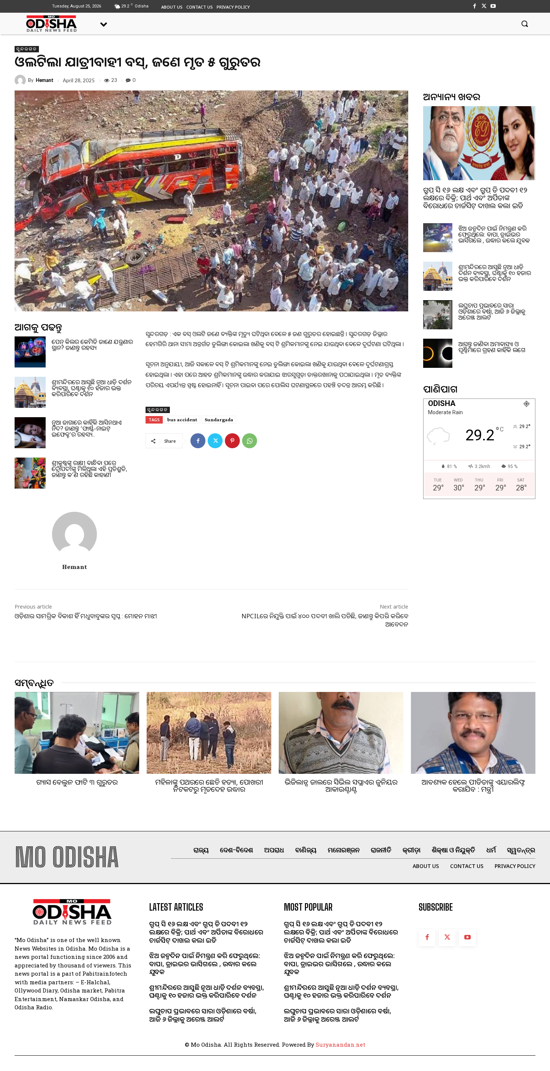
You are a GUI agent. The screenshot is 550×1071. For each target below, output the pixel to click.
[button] (524, 23)
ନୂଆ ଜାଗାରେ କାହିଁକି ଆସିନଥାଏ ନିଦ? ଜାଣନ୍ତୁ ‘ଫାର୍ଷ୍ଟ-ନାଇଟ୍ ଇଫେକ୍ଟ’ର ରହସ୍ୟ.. (87, 428)
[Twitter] (484, 6)
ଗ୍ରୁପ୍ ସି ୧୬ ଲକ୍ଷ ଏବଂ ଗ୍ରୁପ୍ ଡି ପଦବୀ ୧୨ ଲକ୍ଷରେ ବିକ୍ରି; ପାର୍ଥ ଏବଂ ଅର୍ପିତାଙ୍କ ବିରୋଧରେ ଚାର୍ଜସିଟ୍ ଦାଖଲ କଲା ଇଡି (475, 197)
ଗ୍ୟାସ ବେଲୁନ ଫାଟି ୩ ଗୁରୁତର (76, 782)
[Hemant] (21, 80)
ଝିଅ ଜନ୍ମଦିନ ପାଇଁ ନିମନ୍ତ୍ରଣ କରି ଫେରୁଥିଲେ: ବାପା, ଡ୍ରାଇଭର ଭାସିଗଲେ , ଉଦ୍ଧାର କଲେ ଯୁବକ (494, 234)
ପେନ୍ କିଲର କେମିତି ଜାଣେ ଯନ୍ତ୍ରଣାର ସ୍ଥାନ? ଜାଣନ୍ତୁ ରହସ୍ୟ (92, 345)
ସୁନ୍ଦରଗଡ (26, 49)
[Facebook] (474, 6)
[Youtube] (493, 6)
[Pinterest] (232, 440)
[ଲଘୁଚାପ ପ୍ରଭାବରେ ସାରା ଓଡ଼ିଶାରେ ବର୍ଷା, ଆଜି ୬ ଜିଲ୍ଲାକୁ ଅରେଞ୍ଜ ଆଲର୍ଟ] (437, 314)
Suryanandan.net (340, 1044)
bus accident (182, 419)
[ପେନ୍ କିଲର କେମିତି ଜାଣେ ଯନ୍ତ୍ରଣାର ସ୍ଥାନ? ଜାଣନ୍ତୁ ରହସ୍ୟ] (30, 351)
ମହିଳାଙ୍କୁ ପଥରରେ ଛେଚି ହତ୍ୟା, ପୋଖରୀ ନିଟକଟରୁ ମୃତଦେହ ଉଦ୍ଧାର (209, 785)
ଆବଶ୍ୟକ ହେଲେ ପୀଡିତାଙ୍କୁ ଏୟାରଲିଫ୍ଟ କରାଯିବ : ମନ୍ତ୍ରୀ (473, 785)
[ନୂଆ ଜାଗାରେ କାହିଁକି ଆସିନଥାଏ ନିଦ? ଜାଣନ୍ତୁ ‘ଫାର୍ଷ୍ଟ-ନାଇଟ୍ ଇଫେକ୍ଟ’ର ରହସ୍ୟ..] (30, 432)
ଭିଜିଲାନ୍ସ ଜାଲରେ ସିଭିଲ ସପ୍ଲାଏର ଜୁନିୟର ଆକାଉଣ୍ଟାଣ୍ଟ (341, 785)
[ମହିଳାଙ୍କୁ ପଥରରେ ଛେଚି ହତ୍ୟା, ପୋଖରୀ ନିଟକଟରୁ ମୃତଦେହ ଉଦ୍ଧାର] (209, 733)
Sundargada (219, 419)
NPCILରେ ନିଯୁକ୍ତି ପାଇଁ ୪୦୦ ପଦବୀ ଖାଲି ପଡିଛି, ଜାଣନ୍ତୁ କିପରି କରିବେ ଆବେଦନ (324, 620)
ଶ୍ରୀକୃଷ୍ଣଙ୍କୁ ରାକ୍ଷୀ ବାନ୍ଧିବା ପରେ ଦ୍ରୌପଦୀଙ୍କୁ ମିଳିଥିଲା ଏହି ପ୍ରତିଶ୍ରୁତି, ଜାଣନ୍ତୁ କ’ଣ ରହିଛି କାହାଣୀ (89, 469)
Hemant (44, 80)
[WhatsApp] (249, 440)
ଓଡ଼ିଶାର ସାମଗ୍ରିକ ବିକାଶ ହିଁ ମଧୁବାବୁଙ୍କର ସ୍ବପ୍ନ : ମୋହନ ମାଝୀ (86, 616)
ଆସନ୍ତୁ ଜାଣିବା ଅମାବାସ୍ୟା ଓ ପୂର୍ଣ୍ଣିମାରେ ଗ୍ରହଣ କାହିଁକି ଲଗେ (491, 347)
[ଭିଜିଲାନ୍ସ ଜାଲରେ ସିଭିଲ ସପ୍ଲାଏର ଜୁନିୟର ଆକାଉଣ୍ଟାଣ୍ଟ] (341, 733)
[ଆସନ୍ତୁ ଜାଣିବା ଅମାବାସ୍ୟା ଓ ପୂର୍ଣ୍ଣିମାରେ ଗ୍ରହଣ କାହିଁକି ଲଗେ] (437, 353)
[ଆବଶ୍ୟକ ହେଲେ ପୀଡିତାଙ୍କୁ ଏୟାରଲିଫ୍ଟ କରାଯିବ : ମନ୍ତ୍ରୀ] (473, 733)
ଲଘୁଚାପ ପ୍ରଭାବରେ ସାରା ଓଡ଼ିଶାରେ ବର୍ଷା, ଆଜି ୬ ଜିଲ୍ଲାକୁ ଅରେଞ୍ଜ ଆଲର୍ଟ (491, 311)
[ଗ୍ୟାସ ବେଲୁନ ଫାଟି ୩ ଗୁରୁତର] (77, 733)
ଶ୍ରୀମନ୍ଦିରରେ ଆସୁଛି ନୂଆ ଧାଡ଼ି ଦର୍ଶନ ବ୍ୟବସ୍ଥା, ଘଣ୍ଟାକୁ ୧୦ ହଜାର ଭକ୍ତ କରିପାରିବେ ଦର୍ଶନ (91, 388)
